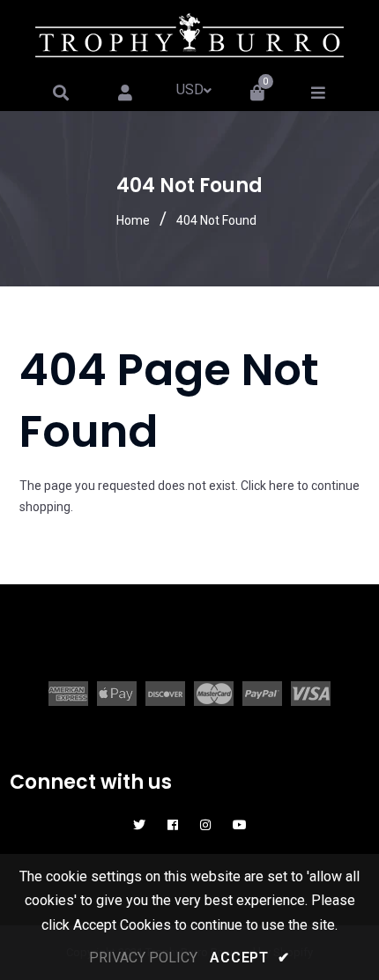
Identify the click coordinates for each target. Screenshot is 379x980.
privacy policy (143, 957)
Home (133, 220)
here (281, 486)
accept (249, 957)
